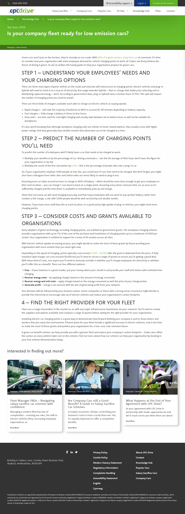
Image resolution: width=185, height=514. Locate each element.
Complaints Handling (104, 473)
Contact (170, 10)
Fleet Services (24, 391)
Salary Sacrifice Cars (146, 473)
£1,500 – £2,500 (98, 253)
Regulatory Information (105, 467)
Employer (13, 391)
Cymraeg (97, 488)
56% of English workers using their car (117, 57)
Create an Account (163, 3)
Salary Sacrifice (60, 10)
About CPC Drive (144, 452)
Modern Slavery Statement (107, 462)
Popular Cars (104, 10)
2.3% (74, 165)
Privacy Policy (100, 452)
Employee (129, 391)
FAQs (158, 10)
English (97, 483)
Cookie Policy (100, 457)
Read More (14, 428)
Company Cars (84, 10)
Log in (141, 3)
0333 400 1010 (19, 3)
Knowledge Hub (141, 10)
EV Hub (120, 10)
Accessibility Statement (105, 478)
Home (10, 19)
